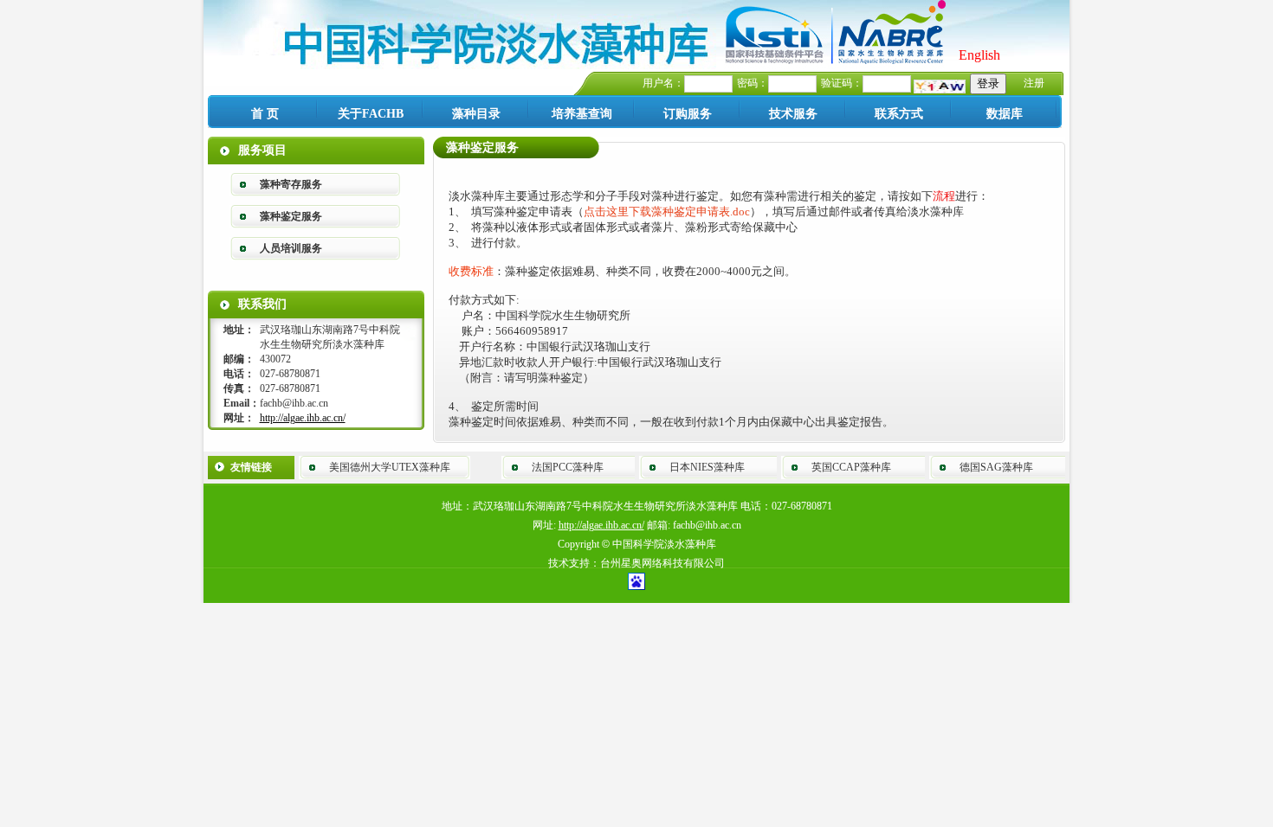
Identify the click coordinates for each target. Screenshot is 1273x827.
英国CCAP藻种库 (851, 467)
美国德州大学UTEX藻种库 (389, 467)
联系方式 (899, 113)
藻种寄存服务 (291, 184)
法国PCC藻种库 (568, 467)
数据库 (1004, 113)
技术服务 (793, 113)
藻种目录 (476, 113)
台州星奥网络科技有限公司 (662, 563)
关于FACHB (371, 113)
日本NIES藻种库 (707, 467)
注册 (1034, 83)
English (979, 55)
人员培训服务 (291, 248)
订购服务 (687, 113)
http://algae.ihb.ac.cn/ (303, 418)
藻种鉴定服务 (291, 216)
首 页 (265, 113)
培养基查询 (582, 113)
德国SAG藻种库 (996, 467)
